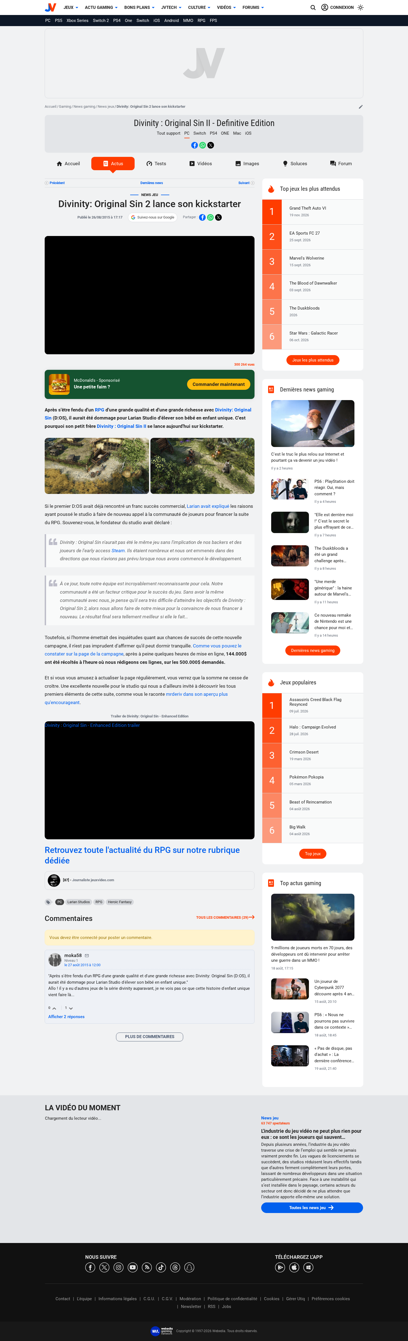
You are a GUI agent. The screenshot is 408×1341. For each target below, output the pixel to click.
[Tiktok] (161, 1267)
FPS (213, 20)
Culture (197, 7)
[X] (104, 1267)
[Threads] (175, 1267)
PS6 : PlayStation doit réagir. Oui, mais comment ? (334, 487)
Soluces (299, 163)
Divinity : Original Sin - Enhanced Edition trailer (92, 725)
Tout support (168, 133)
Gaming (65, 106)
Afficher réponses (66, 1016)
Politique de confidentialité (232, 1298)
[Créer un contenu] (360, 106)
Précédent (57, 183)
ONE (225, 133)
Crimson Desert (304, 752)
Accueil (50, 106)
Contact (63, 1298)
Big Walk (297, 827)
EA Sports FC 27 (304, 233)
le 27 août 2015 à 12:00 (82, 965)
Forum (345, 163)
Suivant (244, 183)
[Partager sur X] (210, 145)
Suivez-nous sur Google (155, 217)
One (128, 20)
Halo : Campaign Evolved (312, 727)
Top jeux (313, 853)
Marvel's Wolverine (306, 258)
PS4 (116, 20)
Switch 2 (101, 20)
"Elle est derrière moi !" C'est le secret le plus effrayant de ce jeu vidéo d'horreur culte (333, 521)
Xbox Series (78, 20)
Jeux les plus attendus (313, 360)
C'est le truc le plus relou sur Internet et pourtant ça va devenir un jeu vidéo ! (307, 457)
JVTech (169, 7)
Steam (118, 550)
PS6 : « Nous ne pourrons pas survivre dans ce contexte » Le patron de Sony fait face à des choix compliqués (334, 1021)
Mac (237, 133)
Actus (117, 163)
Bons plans (137, 7)
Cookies (271, 1298)
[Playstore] (280, 1267)
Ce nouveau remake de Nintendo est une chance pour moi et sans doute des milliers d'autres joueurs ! (333, 622)
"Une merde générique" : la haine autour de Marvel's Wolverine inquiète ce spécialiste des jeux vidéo (334, 588)
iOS (156, 20)
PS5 (58, 20)
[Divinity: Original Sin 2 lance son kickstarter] (97, 466)
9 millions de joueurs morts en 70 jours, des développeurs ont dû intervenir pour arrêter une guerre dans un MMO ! (311, 954)
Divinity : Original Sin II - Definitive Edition (204, 123)
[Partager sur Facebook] (194, 145)
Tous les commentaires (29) (222, 917)
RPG (201, 20)
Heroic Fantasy (120, 902)
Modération (190, 1298)
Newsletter (191, 1306)
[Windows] (308, 1267)
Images (251, 163)
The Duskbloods (304, 308)
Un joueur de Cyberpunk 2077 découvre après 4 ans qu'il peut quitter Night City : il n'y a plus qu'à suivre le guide (334, 988)
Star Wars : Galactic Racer (313, 333)
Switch (143, 20)
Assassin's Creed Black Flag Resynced (315, 702)
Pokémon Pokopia (306, 777)
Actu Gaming (99, 7)
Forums (251, 7)
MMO (188, 20)
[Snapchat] (189, 1267)
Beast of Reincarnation (310, 802)
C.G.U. (149, 1298)
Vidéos (224, 7)
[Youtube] (133, 1267)
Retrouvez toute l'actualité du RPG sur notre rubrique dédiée (142, 855)
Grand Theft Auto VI (307, 208)
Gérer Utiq (295, 1298)
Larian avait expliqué (208, 506)
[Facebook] (90, 1267)
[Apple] (294, 1267)
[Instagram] (119, 1267)
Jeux (69, 7)
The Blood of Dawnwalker (313, 283)
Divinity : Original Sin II (121, 426)
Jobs (226, 1306)
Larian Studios (78, 902)
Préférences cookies (331, 1298)
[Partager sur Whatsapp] (202, 145)
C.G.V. (167, 1298)
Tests (160, 163)
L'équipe (84, 1298)
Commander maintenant (219, 384)
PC (48, 20)
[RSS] (147, 1267)
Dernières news (151, 183)
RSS (211, 1306)
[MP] (87, 955)
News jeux (106, 106)
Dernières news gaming (312, 650)
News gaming (84, 106)
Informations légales (118, 1298)
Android (171, 20)
